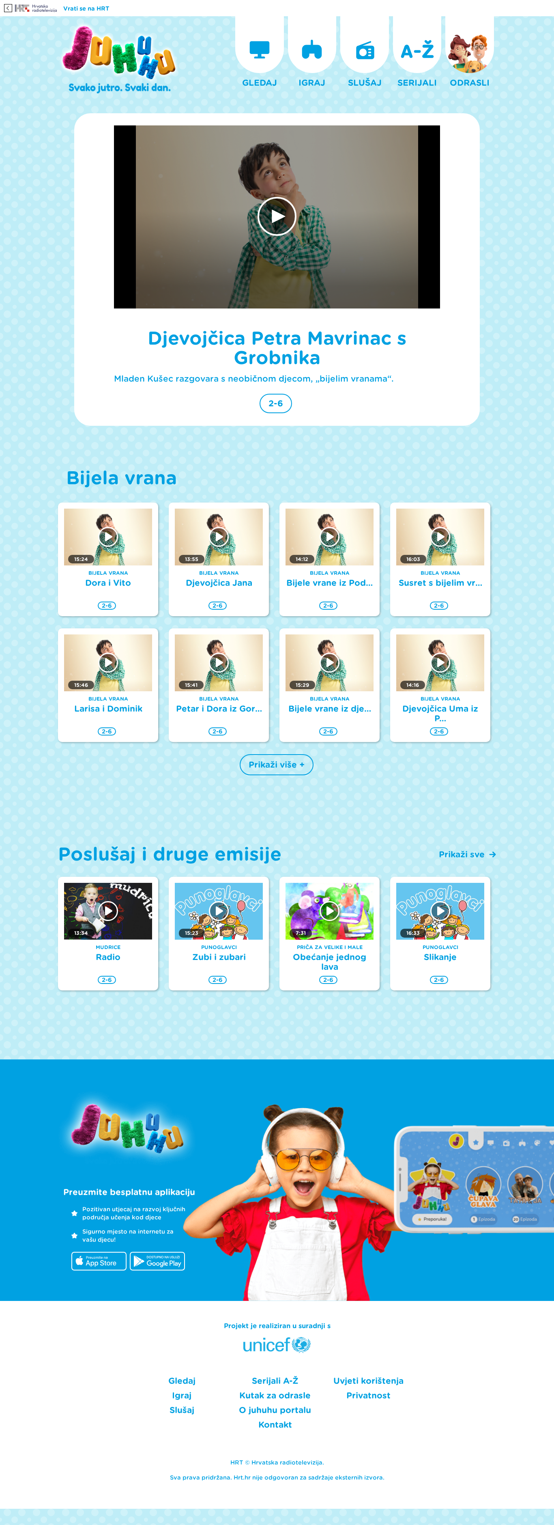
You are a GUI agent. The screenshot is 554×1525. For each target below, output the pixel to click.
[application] (277, 217)
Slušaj (182, 1410)
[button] (277, 216)
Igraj (181, 1395)
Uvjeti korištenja (368, 1381)
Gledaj (181, 1381)
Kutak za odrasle (275, 1395)
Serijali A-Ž (275, 1381)
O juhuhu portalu (275, 1410)
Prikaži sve (462, 854)
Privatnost (368, 1395)
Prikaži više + (277, 765)
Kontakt (275, 1425)
